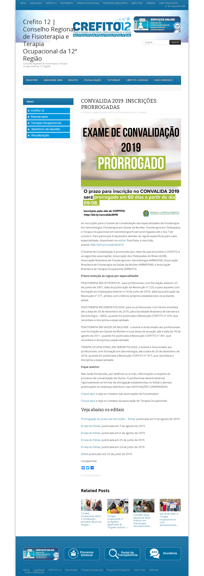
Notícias (131, 112)
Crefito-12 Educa (137, 79)
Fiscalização (92, 79)
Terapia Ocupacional (88, 3)
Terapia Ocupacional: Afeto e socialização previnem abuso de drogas (91, 519)
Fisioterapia (66, 3)
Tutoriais (113, 79)
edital (122, 240)
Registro (32, 79)
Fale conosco (163, 79)
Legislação (36, 3)
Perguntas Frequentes (115, 3)
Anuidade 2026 (53, 79)
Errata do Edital (90, 426)
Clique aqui (88, 394)
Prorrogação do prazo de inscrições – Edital (108, 419)
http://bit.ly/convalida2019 (107, 244)
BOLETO (73, 79)
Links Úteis (137, 3)
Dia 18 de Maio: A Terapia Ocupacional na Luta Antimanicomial (169, 519)
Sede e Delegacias (168, 3)
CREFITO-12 (51, 3)
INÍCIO (23, 3)
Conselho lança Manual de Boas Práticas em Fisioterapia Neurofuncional (142, 520)
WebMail (151, 3)
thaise (95, 112)
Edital (84, 454)
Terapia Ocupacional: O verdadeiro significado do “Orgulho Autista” (117, 521)
